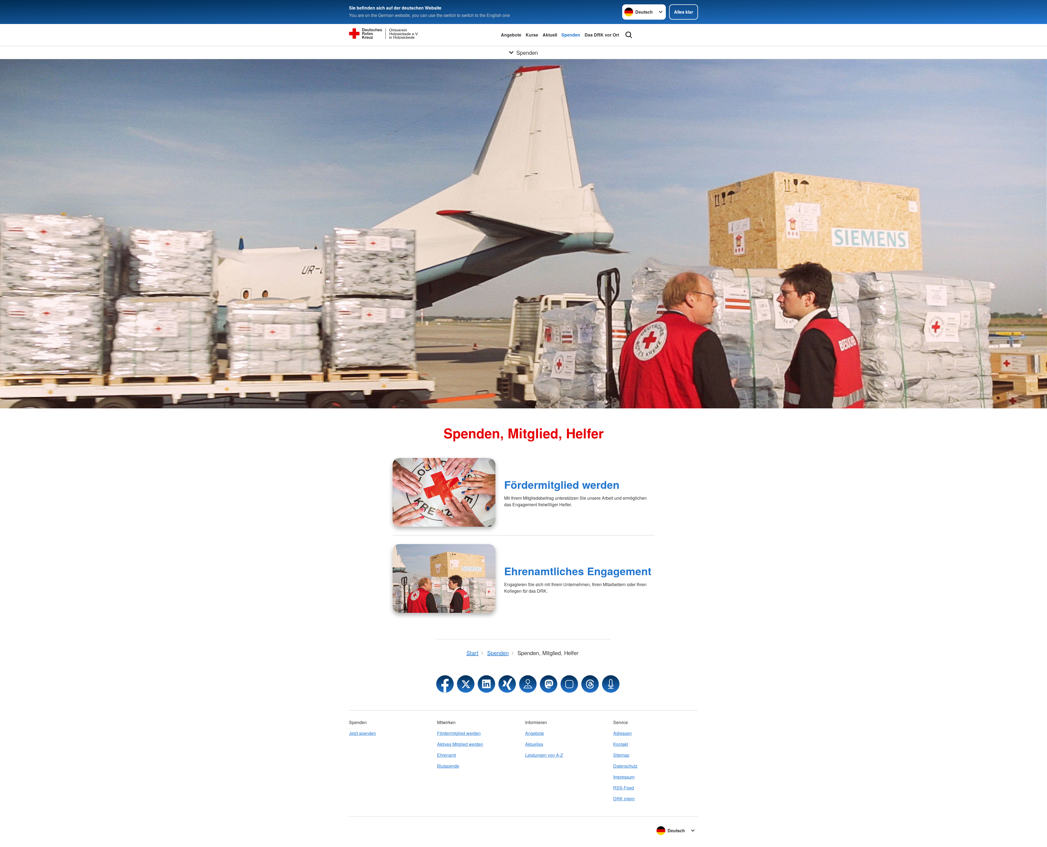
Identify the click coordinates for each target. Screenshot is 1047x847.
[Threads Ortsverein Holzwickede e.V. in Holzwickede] (590, 684)
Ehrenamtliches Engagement (577, 570)
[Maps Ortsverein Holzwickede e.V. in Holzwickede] (528, 684)
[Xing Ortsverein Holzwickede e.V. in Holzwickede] (507, 684)
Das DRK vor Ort (602, 35)
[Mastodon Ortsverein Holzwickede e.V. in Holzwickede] (548, 684)
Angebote (511, 35)
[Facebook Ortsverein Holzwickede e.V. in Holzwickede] (445, 684)
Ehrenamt (446, 755)
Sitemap (621, 755)
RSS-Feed (623, 788)
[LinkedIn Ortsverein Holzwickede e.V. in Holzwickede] (486, 684)
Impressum (623, 777)
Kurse (532, 35)
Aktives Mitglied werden (460, 744)
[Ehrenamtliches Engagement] (444, 578)
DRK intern (624, 798)
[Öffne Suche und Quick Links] (628, 35)
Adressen (622, 733)
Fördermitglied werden (561, 484)
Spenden (570, 35)
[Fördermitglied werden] (444, 492)
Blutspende (448, 766)
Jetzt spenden (362, 733)
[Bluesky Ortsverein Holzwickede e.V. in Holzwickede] (569, 684)
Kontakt (620, 744)
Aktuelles (534, 744)
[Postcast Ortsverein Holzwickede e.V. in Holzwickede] (610, 684)
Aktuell (550, 35)
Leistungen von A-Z (544, 755)
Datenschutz (625, 766)
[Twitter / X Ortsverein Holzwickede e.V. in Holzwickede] (465, 684)
